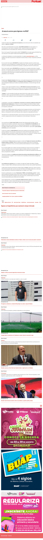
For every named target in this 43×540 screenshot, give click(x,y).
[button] (4, 1)
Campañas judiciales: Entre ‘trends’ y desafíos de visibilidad (12, 196)
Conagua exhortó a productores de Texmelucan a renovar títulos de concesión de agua (17, 335)
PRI (12, 202)
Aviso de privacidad (4, 535)
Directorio (10, 535)
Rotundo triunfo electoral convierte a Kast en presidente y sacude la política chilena (17, 400)
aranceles (36, 202)
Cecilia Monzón (23, 202)
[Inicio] (21, 1)
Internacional (4, 373)
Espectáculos (4, 212)
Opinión (2, 28)
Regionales (3, 245)
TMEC (40, 202)
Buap (3, 202)
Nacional (3, 340)
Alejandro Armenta (8, 202)
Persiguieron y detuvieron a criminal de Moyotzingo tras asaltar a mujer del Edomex (16, 303)
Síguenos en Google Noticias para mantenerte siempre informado (17, 206)
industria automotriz (30, 202)
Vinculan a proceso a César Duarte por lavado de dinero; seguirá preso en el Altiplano (17, 367)
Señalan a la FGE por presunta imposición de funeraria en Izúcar (13, 272)
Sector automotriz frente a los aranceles (9, 193)
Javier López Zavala (17, 202)
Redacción (5, 37)
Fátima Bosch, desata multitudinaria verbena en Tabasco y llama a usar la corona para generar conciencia (21, 239)
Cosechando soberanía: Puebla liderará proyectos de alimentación (13, 190)
